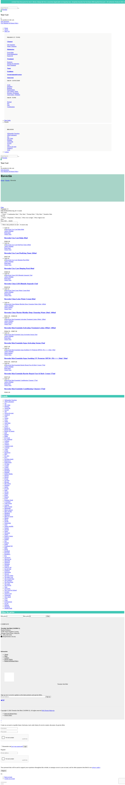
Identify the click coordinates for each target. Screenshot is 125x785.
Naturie (6, 528)
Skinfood (7, 562)
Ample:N (10, 148)
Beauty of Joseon (9, 431)
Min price (3, 616)
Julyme (6, 492)
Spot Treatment (11, 65)
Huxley (6, 477)
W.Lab (6, 603)
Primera (6, 542)
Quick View (7, 234)
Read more (7, 232)
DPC (5, 454)
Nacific (6, 521)
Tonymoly (7, 588)
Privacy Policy (8, 659)
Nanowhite (7, 523)
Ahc (8, 145)
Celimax (6, 441)
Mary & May (8, 511)
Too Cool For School (10, 590)
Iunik (5, 490)
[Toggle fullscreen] (4, 782)
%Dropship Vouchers (13, 133)
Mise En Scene (8, 516)
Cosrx (6, 449)
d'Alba (6, 451)
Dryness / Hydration (13, 93)
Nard (5, 524)
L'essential (7, 502)
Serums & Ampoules (13, 63)
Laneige (6, 505)
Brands (7, 180)
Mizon (6, 520)
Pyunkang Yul (8, 546)
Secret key (7, 557)
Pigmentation (11, 90)
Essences (9, 62)
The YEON (7, 585)
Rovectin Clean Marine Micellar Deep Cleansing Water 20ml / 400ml (30, 312)
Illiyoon (6, 482)
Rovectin (7, 552)
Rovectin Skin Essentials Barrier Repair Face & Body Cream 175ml (29, 374)
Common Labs (8, 446)
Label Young (8, 503)
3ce (8, 137)
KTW (6, 498)
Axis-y (6, 426)
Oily (8, 105)
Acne (8, 85)
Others (6, 534)
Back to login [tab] (8, 777)
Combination (11, 107)
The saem (7, 583)
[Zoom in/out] (6, 782)
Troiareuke (7, 595)
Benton (6, 434)
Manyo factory (8, 510)
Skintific (6, 565)
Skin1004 (7, 561)
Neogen (6, 529)
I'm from (6, 480)
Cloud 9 (6, 444)
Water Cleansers (11, 46)
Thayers (6, 574)
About (6, 30)
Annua (6, 418)
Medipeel (7, 515)
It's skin (6, 488)
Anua (6, 420)
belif (5, 433)
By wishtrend (8, 439)
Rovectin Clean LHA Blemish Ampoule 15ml (21, 284)
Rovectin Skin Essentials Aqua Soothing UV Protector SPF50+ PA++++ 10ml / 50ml (35, 358)
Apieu (6, 421)
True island (7, 597)
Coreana (6, 447)
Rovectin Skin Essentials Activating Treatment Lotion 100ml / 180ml (30, 328)
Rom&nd (7, 551)
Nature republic (8, 526)
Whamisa (7, 606)
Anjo (8, 150)
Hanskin (6, 469)
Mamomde (7, 508)
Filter (2, 207)
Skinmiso (7, 564)
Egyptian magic (8, 459)
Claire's (6, 442)
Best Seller (7, 120)
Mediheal (7, 513)
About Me (10, 141)
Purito (6, 544)
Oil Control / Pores (12, 91)
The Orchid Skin (9, 579)
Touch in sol (8, 593)
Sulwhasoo (7, 572)
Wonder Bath (8, 608)
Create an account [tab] (9, 778)
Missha (6, 518)
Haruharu (7, 470)
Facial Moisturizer (12, 54)
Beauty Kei (7, 429)
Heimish (6, 472)
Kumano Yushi (8, 500)
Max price (26, 616)
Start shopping (5, 21)
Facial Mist (10, 52)
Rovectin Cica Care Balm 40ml (16, 238)
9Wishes (9, 140)
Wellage (6, 605)
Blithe (6, 436)
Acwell (9, 143)
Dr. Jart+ (6, 456)
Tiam (5, 587)
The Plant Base (8, 582)
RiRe (5, 547)
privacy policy (96, 767)
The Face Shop (8, 575)
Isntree (6, 487)
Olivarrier (7, 533)
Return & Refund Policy (11, 661)
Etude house (8, 462)
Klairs (6, 495)
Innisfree (6, 485)
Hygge (6, 479)
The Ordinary (8, 580)
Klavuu (6, 497)
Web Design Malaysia (48, 710)
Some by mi (7, 567)
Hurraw (6, 475)
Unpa (6, 600)
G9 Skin (6, 464)
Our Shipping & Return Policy (9, 23)
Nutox (6, 531)
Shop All (7, 31)
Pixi (5, 541)
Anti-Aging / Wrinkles (13, 94)
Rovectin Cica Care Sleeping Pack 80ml (19, 268)
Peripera (6, 538)
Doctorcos (7, 452)
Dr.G (5, 457)
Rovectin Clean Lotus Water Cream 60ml (19, 299)
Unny (6, 598)
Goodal (6, 465)
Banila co (7, 428)
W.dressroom (8, 602)
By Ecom (7, 438)
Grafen (6, 467)
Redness (9, 88)
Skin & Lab (7, 559)
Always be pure (11, 146)
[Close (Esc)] (1, 782)
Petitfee (6, 539)
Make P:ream (8, 506)
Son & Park (7, 569)
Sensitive (9, 86)
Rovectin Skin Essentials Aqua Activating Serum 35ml (24, 343)
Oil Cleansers (11, 44)
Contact (6, 152)
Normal (9, 102)
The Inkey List (8, 577)
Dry (8, 103)
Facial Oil (10, 56)
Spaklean (7, 570)
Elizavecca (7, 461)
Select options (8, 307)
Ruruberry (7, 554)
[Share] (3, 782)
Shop (5, 656)
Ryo (5, 556)
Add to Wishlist (8, 231)
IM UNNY (7, 483)
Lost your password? (17, 746)
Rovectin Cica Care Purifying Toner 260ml (20, 253)
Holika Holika (8, 474)
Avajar (6, 424)
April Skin (7, 423)
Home (6, 28)
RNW (6, 549)
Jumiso (6, 493)
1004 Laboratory (12, 135)
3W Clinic (10, 138)
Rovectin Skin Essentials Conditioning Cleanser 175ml (24, 389)
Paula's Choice (8, 536)
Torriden (6, 592)
